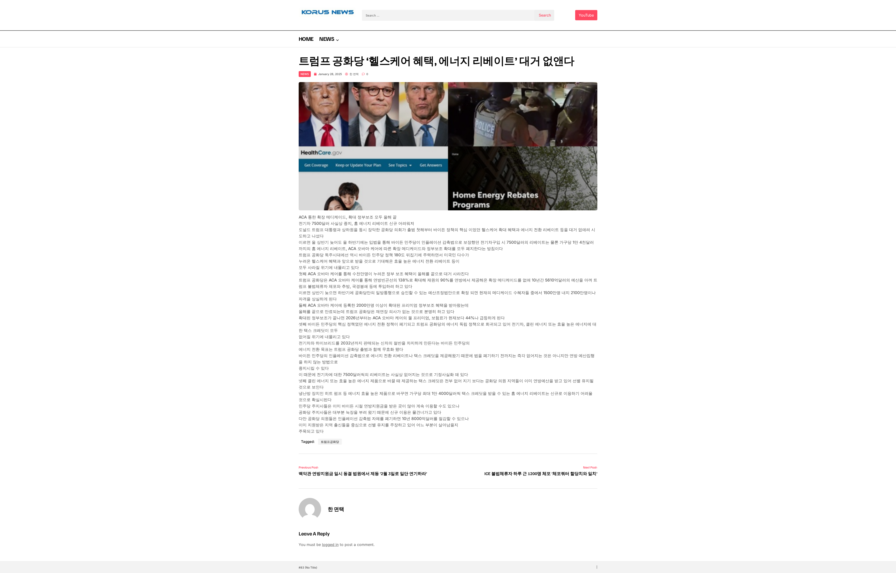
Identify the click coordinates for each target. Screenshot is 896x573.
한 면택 (354, 74)
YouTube (586, 15)
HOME (306, 38)
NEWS (326, 38)
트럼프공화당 (330, 442)
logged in (330, 544)
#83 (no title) (308, 567)
